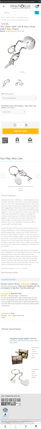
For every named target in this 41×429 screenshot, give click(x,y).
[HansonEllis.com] (20, 6)
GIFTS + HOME (11, 17)
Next (38, 175)
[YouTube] (14, 400)
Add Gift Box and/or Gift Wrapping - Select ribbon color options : (18, 106)
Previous (2, 175)
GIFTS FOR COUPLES (22, 17)
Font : (7, 94)
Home (3, 17)
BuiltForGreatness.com (17, 422)
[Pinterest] (18, 400)
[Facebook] (2, 400)
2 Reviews (19, 31)
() (9, 94)
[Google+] (10, 400)
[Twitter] (6, 400)
